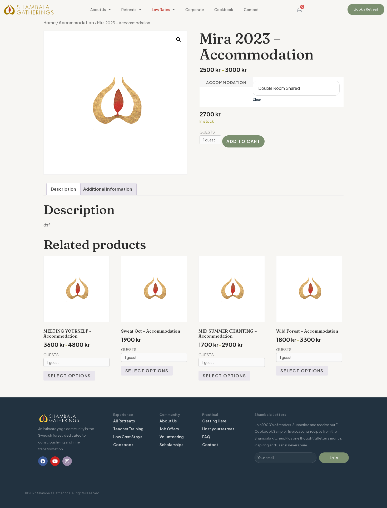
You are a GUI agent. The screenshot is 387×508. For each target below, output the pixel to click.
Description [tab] (63, 189)
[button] (178, 39)
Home (49, 22)
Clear (257, 100)
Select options (69, 375)
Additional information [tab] (107, 189)
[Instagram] (67, 461)
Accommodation (76, 22)
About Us (98, 9)
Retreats (128, 9)
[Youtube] (55, 461)
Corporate (194, 9)
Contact (251, 9)
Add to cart (243, 141)
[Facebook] (43, 461)
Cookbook (223, 9)
